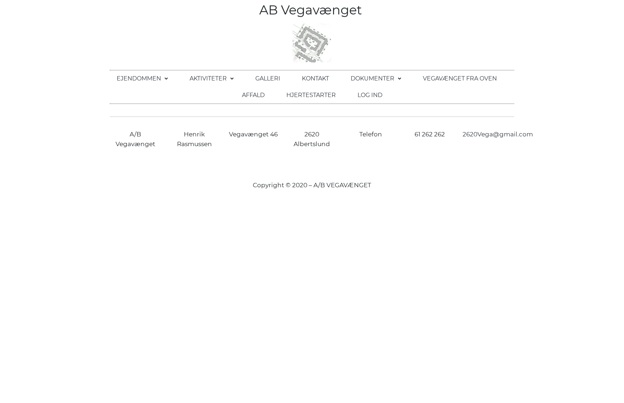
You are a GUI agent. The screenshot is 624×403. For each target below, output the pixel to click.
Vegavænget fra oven (460, 78)
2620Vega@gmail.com (498, 134)
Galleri (267, 78)
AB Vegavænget (312, 10)
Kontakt (315, 78)
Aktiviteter (208, 78)
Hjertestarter (311, 95)
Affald (253, 95)
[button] (142, 78)
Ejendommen (139, 78)
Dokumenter (372, 78)
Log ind (370, 95)
